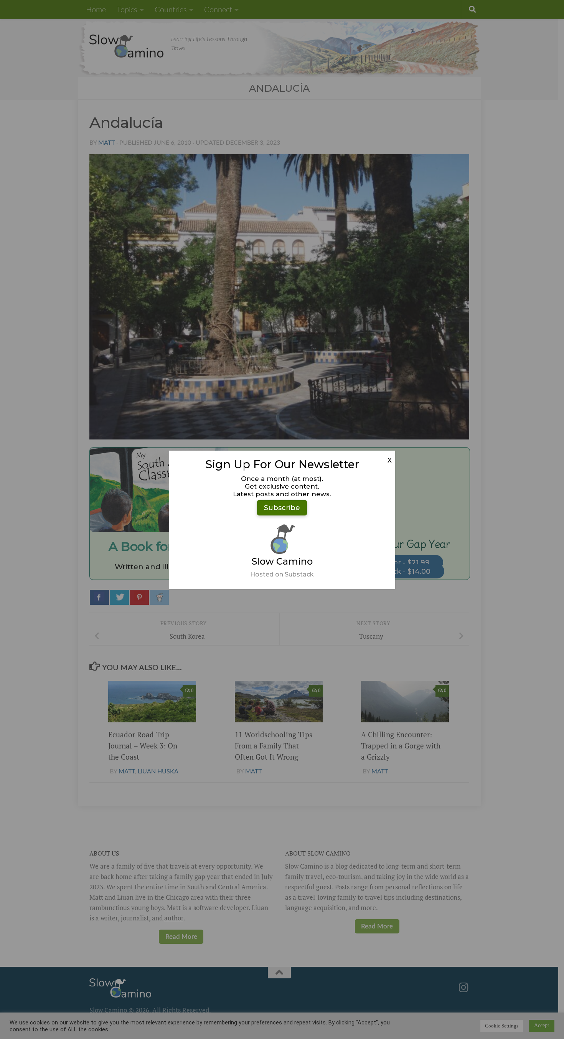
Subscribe (282, 508)
